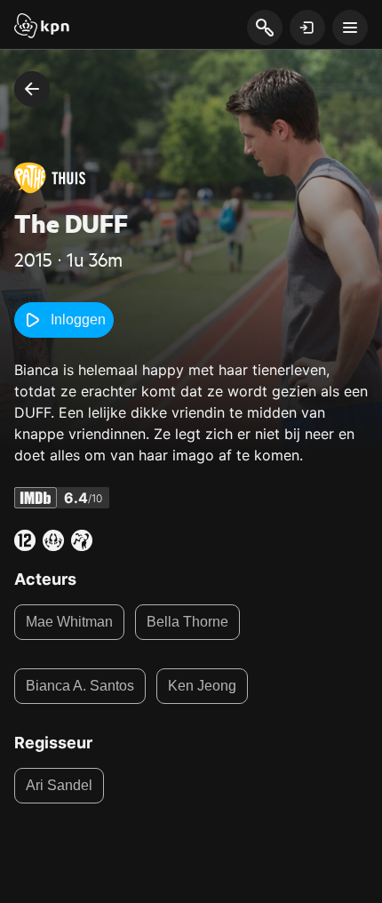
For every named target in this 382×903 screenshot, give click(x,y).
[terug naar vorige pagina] (32, 89)
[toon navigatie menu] (350, 27)
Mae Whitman (69, 621)
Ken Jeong (202, 685)
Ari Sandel (59, 785)
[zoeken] (264, 28)
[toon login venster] (307, 27)
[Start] (42, 27)
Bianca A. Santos (80, 685)
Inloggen (78, 319)
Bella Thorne (187, 621)
